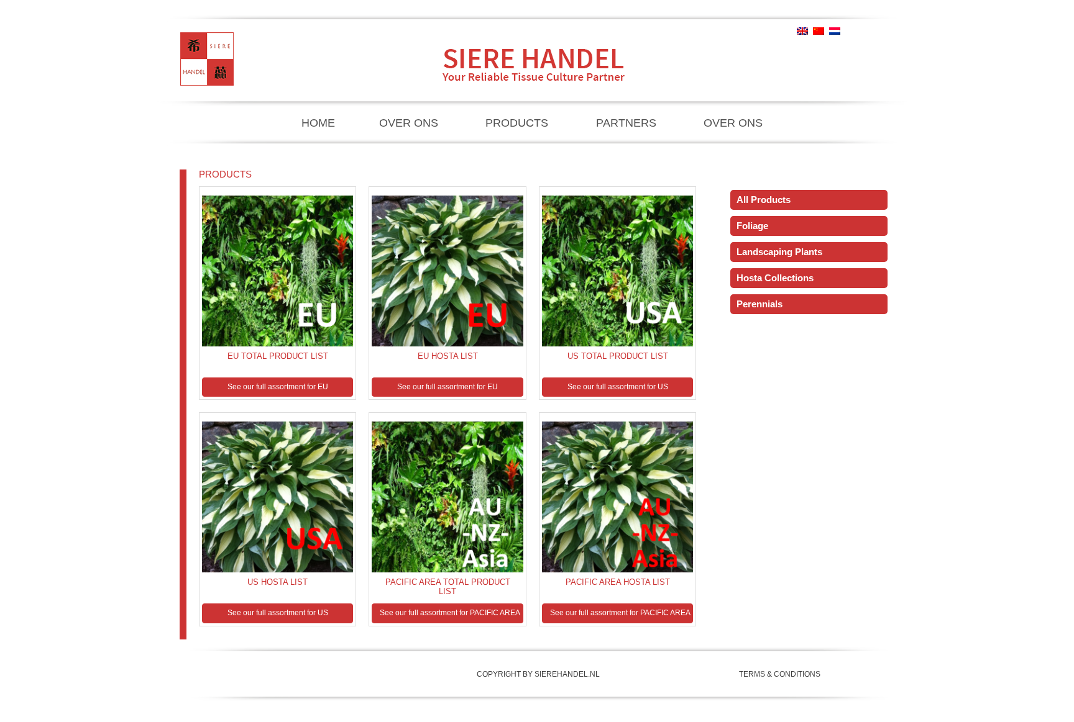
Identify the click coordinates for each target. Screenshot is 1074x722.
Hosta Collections (775, 278)
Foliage (752, 225)
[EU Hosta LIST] (277, 267)
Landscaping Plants (779, 251)
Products (516, 123)
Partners (626, 123)
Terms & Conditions (779, 674)
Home (318, 123)
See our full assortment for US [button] (617, 386)
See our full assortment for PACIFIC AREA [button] (450, 612)
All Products (764, 199)
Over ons (408, 123)
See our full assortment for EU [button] (277, 386)
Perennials (760, 304)
